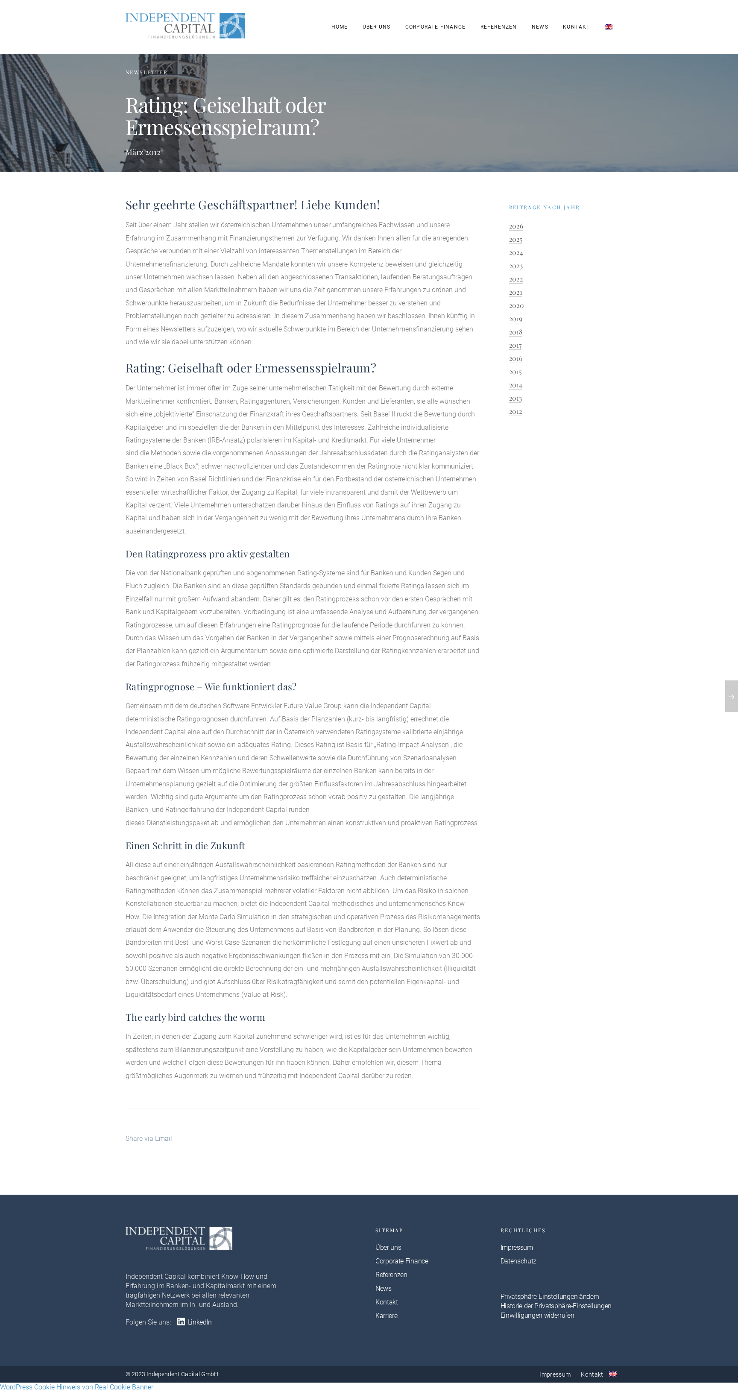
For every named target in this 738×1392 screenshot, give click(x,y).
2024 (516, 252)
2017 (515, 344)
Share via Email (149, 1138)
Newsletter (147, 72)
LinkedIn (199, 1322)
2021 (515, 291)
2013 (515, 397)
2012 (515, 411)
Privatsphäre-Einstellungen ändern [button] (550, 1296)
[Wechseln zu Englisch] (608, 26)
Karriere (386, 1316)
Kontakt (576, 27)
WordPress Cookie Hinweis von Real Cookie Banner (76, 1387)
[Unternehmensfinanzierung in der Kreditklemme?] (731, 696)
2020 (516, 305)
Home (339, 27)
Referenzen (498, 27)
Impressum (517, 1247)
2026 (516, 225)
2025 (516, 238)
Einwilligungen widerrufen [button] (537, 1315)
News (540, 27)
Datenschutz (518, 1261)
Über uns (377, 27)
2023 (516, 265)
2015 (515, 371)
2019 (515, 318)
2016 (515, 358)
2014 (515, 384)
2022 (516, 278)
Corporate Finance (435, 27)
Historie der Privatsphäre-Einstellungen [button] (556, 1306)
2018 (515, 331)
